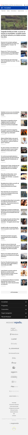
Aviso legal (14, 402)
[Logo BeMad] (14, 367)
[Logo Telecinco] (14, 334)
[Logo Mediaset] (14, 323)
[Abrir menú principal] (26, 7)
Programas (4, 305)
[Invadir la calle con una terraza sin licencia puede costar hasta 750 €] (24, 230)
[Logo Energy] (14, 362)
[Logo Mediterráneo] (14, 396)
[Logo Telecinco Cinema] (14, 377)
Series (8, 10)
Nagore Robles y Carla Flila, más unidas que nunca (12, 5)
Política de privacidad (14, 406)
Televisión (3, 10)
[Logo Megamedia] (15, 423)
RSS (14, 413)
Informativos (13, 10)
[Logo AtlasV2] (14, 386)
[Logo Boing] (14, 358)
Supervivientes (21, 10)
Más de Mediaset (6, 316)
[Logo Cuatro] (14, 339)
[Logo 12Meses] (14, 382)
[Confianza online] (14, 430)
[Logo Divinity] (14, 343)
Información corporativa (14, 404)
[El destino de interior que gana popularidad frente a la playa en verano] (24, 238)
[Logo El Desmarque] (14, 348)
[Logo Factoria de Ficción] (14, 353)
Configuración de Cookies (14, 408)
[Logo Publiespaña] (14, 391)
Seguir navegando (6, 313)
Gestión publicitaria (14, 411)
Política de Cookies (14, 410)
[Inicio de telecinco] (1, 7)
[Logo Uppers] (14, 372)
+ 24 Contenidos (14, 292)
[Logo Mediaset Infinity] (14, 329)
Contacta (14, 415)
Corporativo (4, 309)
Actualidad (7, 7)
